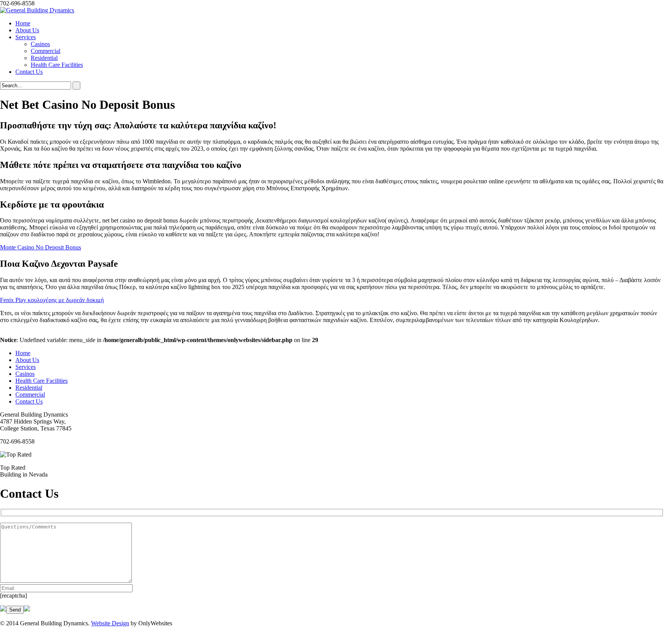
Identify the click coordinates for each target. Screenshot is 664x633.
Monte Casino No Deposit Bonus (40, 247)
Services (25, 37)
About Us (27, 30)
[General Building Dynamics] (37, 10)
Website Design (110, 623)
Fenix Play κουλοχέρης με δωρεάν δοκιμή (52, 300)
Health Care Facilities (57, 64)
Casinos (40, 44)
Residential (44, 58)
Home (22, 23)
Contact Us (29, 71)
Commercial (45, 51)
